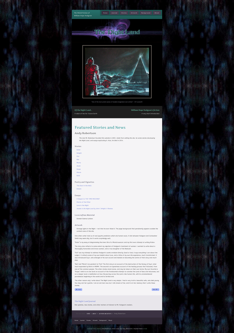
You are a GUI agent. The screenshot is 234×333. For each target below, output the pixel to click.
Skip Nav (117, 1)
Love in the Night (83, 205)
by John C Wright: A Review (95, 208)
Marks (79, 163)
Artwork (134, 13)
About (157, 13)
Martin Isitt (129, 329)
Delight (79, 153)
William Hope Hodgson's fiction (145, 110)
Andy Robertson (106, 329)
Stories (124, 13)
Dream (79, 189)
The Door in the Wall (84, 186)
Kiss (78, 159)
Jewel (79, 166)
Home (105, 13)
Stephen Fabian (138, 329)
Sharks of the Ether (83, 202)
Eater (78, 150)
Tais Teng (122, 329)
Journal (114, 13)
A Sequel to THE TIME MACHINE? (88, 199)
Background (145, 13)
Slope (79, 169)
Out (78, 156)
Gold (78, 175)
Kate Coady (115, 329)
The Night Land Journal (85, 301)
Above (79, 172)
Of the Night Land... (83, 110)
